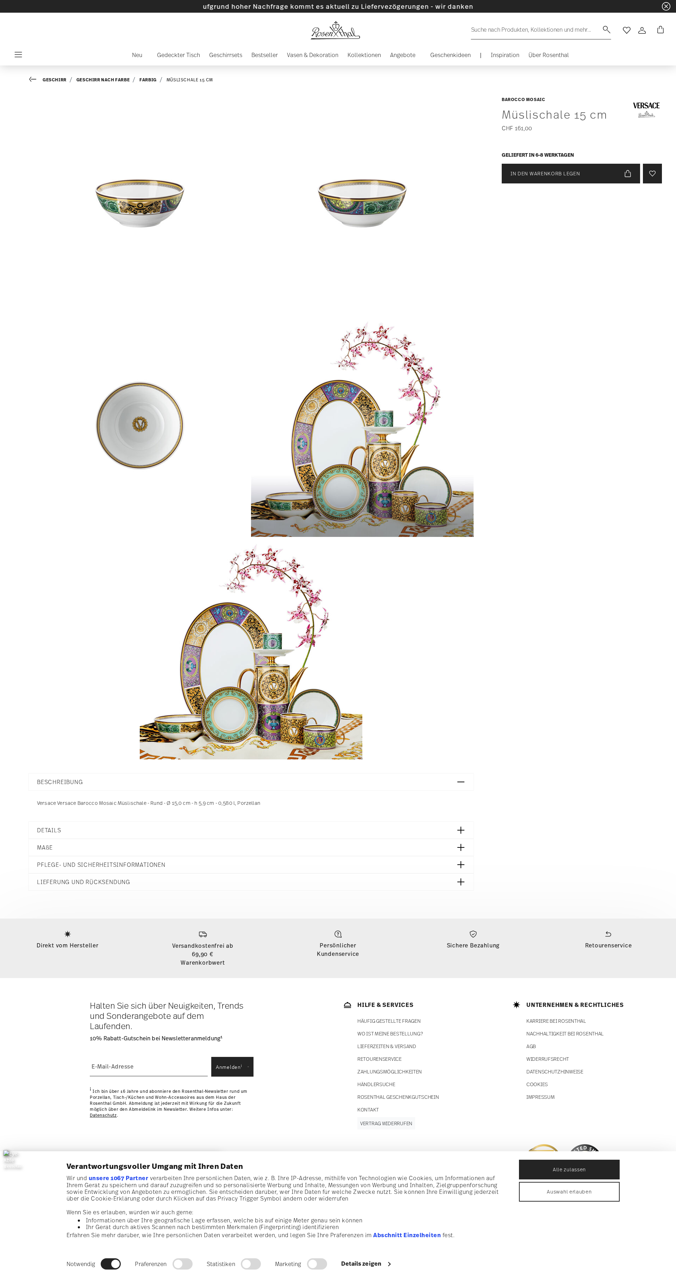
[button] (134, 56)
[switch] (183, 1264)
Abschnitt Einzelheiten (407, 1235)
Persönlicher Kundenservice (338, 949)
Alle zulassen (569, 1169)
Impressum (540, 1097)
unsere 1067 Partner (119, 1178)
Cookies (537, 1084)
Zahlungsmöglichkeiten (389, 1071)
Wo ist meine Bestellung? (390, 1033)
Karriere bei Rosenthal (556, 1020)
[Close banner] (666, 6)
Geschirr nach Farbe (103, 80)
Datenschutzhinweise (554, 1071)
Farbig (148, 80)
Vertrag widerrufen (386, 1123)
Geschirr (55, 80)
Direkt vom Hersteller (68, 945)
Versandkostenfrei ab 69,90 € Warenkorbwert (202, 954)
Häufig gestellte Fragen (389, 1020)
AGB (531, 1046)
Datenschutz (103, 1115)
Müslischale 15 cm (190, 80)
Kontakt (368, 1109)
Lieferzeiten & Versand (386, 1046)
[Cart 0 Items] (659, 30)
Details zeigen (361, 1263)
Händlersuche (376, 1084)
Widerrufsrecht (547, 1058)
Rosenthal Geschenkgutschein (398, 1097)
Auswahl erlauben (569, 1191)
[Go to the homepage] (335, 30)
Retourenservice (608, 945)
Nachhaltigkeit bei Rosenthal (565, 1033)
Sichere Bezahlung (473, 945)
